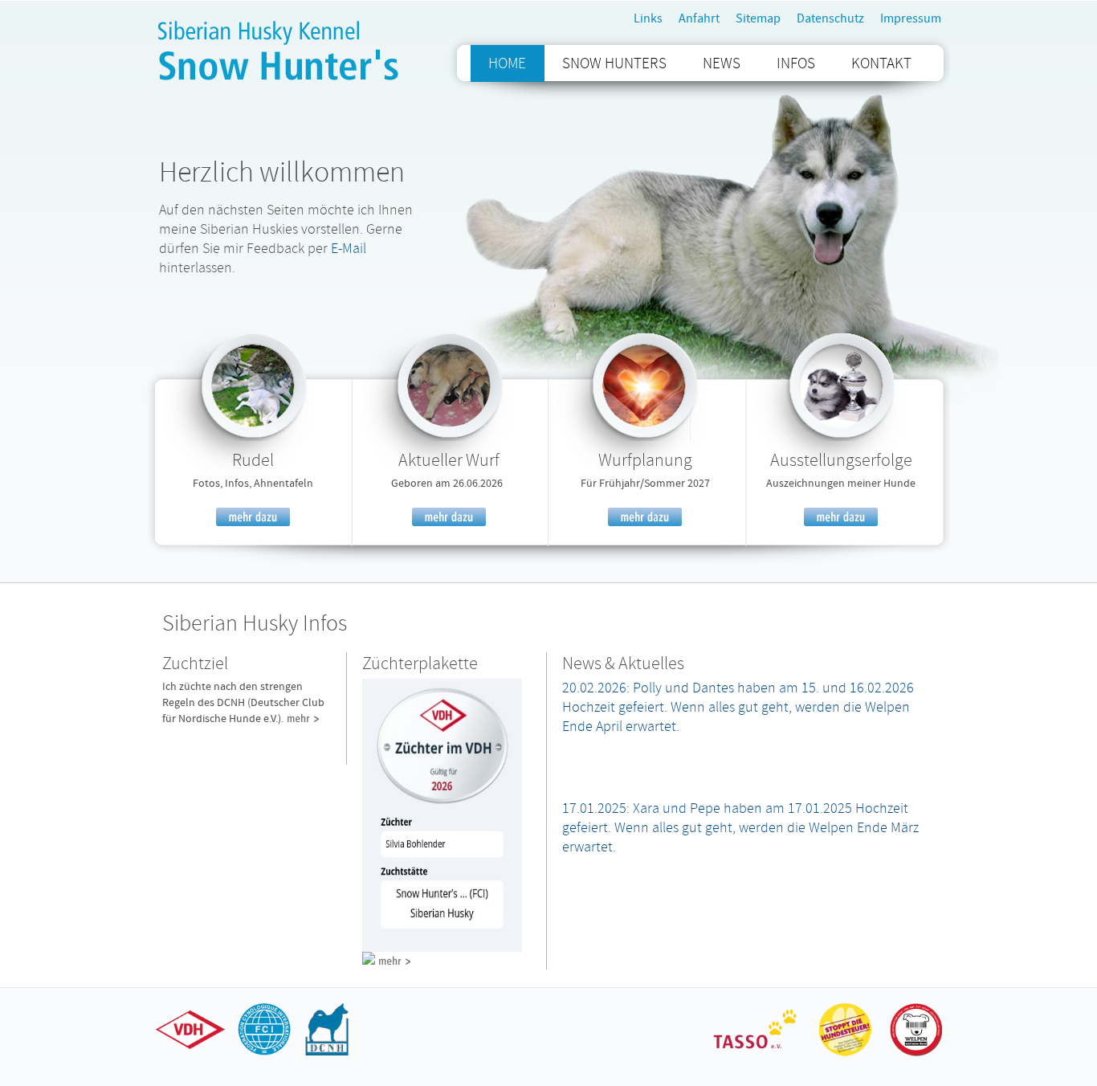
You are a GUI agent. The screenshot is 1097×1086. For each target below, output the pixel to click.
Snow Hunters (614, 63)
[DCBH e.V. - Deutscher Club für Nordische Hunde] (327, 1054)
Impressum (910, 18)
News (721, 63)
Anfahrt (699, 18)
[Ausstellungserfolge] (840, 438)
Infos (796, 63)
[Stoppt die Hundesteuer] (844, 1054)
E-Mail (347, 248)
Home (507, 63)
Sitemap (758, 18)
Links (648, 18)
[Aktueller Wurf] (449, 438)
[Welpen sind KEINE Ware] (912, 1054)
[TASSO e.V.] (756, 1054)
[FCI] (263, 1054)
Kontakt (881, 63)
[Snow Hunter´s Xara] (253, 438)
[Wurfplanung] (644, 438)
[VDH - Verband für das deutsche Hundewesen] (192, 1054)
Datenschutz (830, 18)
